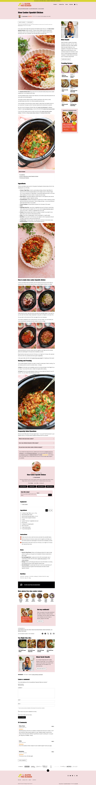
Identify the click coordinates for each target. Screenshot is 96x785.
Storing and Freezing (24, 177)
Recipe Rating (21, 684)
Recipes (55, 4)
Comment (20, 687)
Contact (34, 779)
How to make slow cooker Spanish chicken (29, 176)
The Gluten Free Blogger (23, 8)
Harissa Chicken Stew (45, 112)
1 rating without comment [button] (37, 674)
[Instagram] (68, 776)
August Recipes (21, 629)
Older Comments (22, 760)
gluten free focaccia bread (48, 108)
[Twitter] (75, 776)
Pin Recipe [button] (32, 486)
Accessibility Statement (67, 783)
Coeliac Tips (61, 4)
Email (19, 703)
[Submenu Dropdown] (57, 4)
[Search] (77, 4)
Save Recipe (23, 486)
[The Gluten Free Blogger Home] (24, 4)
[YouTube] (70, 776)
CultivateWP (76, 783)
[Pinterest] (77, 776)
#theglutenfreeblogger (32, 453)
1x (46, 510)
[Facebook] (72, 776)
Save (50, 494)
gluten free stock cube (48, 209)
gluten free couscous (42, 558)
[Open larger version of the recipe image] (36, 466)
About (66, 4)
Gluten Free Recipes (33, 8)
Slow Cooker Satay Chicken (33, 112)
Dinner (30, 629)
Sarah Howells (25, 16)
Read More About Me (41, 668)
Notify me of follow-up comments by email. (27, 711)
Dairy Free (26, 629)
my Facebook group (23, 454)
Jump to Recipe (22, 22)
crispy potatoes (25, 560)
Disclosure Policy (20, 25)
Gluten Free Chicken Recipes (37, 629)
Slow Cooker (41, 8)
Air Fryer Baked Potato (28, 108)
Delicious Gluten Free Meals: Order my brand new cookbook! (47, 0)
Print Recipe (50, 486)
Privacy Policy (61, 783)
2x (49, 510)
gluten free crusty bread (37, 358)
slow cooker (25, 504)
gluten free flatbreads (42, 107)
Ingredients (22, 174)
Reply (53, 726)
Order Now (40, 621)
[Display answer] (54, 439)
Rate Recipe (30, 22)
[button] (31, 473)
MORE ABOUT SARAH (66, 59)
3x (51, 510)
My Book (71, 4)
